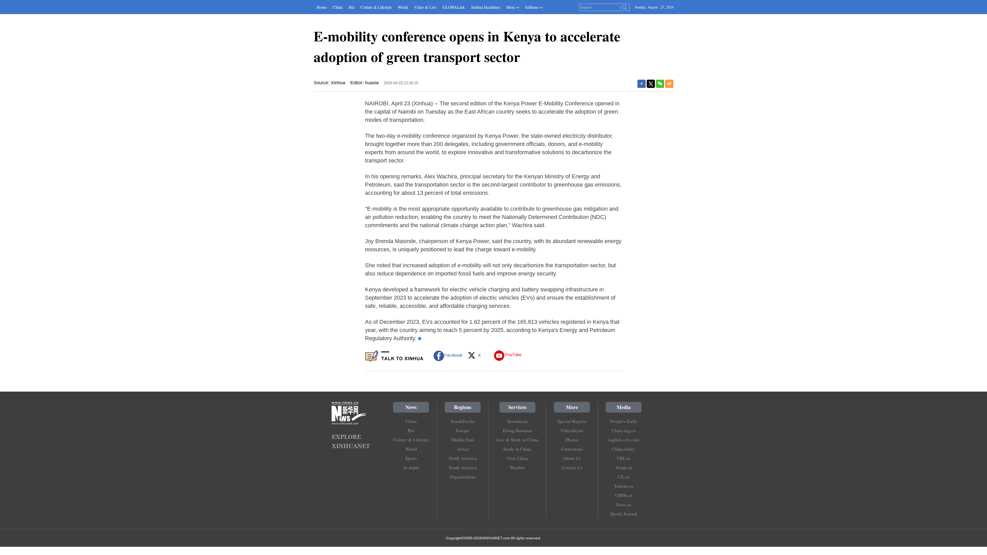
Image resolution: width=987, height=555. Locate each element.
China (338, 7)
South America (463, 467)
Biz (351, 7)
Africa (463, 449)
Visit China (517, 458)
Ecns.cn (623, 504)
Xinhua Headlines (485, 7)
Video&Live (571, 430)
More (510, 7)
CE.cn (623, 477)
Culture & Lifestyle (376, 7)
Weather (517, 467)
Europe (462, 430)
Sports (411, 458)
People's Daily (623, 421)
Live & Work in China (517, 440)
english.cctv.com (623, 440)
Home (322, 7)
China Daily (623, 449)
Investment (517, 421)
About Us (572, 458)
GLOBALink (454, 7)
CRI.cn (623, 458)
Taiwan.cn (623, 486)
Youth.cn (623, 467)
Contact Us (572, 467)
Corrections (572, 449)
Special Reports (572, 421)
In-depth (411, 467)
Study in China (517, 449)
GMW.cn (623, 495)
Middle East (462, 440)
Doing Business (517, 430)
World (403, 7)
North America (463, 458)
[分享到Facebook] (641, 84)
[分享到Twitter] (651, 84)
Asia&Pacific (462, 421)
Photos (572, 440)
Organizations (463, 477)
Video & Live (425, 7)
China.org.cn (623, 430)
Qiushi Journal (623, 514)
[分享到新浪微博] (669, 84)
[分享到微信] (660, 84)
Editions (532, 7)
